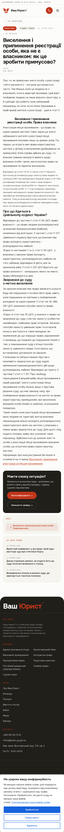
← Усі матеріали (13, 21)
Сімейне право (41, 666)
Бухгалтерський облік (44, 649)
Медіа (6, 715)
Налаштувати (32, 817)
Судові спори (27, 28)
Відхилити (32, 825)
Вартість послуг (11, 704)
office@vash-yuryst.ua (14, 740)
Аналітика (9, 28)
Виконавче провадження (16, 655)
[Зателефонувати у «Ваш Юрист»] (49, 10)
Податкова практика (44, 660)
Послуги (7, 699)
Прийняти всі (32, 809)
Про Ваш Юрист (11, 688)
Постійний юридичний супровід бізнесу (14, 667)
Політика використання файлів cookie (30, 802)
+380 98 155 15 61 (12, 735)
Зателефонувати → (22, 495)
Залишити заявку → (22, 505)
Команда (7, 693)
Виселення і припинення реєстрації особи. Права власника (33, 527)
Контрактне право (42, 655)
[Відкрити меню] (57, 10)
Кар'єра (7, 721)
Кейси (6, 710)
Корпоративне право (14, 660)
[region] (32, 803)
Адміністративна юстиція (16, 649)
